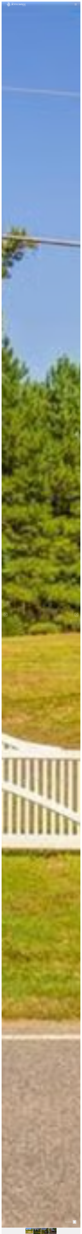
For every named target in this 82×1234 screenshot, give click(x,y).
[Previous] (5, 614)
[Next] (76, 614)
